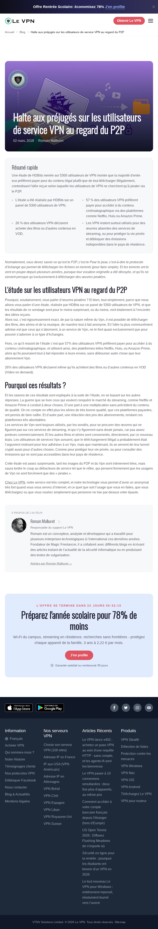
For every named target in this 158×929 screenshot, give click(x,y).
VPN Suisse (53, 823)
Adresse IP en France (59, 757)
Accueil (9, 32)
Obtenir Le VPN (129, 20)
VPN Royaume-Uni (58, 816)
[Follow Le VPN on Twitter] (126, 708)
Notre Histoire (15, 759)
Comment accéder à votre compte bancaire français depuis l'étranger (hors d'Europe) (97, 812)
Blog (22, 32)
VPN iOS (127, 780)
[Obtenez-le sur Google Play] (50, 708)
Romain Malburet (50, 140)
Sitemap (120, 922)
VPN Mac (128, 773)
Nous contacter (16, 787)
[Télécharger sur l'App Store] (19, 708)
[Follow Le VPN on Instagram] (137, 708)
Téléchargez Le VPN (136, 794)
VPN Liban (52, 809)
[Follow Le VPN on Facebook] (114, 708)
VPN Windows (131, 766)
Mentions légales (17, 801)
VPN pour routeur (133, 801)
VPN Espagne (54, 802)
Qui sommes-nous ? (19, 752)
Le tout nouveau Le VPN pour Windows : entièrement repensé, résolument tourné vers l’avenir (97, 892)
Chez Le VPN (15, 482)
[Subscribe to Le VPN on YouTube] (149, 708)
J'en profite (79, 655)
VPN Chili (51, 795)
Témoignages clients (20, 766)
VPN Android (130, 787)
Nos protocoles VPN (20, 773)
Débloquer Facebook (20, 780)
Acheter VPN (14, 745)
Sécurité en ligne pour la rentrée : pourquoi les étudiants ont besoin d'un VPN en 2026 (98, 863)
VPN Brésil (52, 789)
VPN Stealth (130, 739)
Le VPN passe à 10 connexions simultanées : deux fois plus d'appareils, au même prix (97, 784)
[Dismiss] (153, 6)
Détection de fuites (134, 746)
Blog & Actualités (17, 794)
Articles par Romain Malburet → (51, 563)
